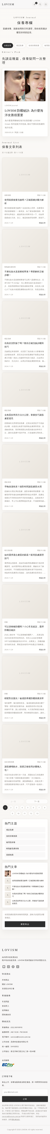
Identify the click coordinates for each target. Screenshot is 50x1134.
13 (37, 813)
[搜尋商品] (40, 4)
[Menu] (46, 4)
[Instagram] (8, 966)
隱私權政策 (6, 1014)
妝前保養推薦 (34, 45)
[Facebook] (13, 966)
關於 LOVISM (7, 984)
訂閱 (25, 1099)
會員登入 (5, 1006)
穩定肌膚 (19, 45)
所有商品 (5, 980)
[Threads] (17, 966)
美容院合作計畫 (8, 988)
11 (25, 813)
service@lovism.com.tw (11, 1116)
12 (31, 813)
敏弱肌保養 (10, 842)
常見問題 (5, 1001)
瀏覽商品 (25, 924)
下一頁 (36, 801)
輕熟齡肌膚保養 (12, 848)
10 (18, 813)
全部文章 (7, 45)
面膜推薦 (9, 854)
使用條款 (5, 1010)
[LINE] (4, 966)
